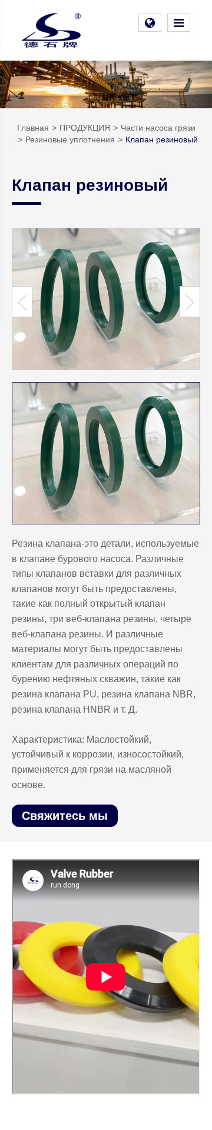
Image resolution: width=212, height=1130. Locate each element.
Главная (33, 127)
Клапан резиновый (161, 139)
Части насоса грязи (158, 127)
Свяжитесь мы (65, 815)
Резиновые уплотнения (70, 139)
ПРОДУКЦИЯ (84, 127)
